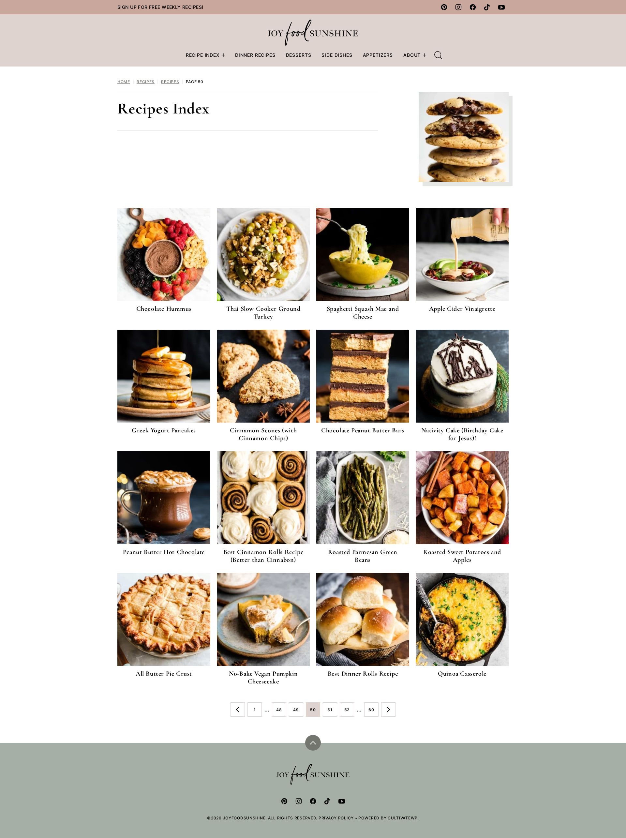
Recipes (146, 81)
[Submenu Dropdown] (223, 55)
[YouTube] (501, 7)
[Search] (438, 55)
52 (349, 712)
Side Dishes (336, 55)
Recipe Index (202, 55)
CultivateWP (403, 818)
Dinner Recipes (255, 55)
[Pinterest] (444, 7)
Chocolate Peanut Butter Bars (362, 430)
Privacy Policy (336, 818)
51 (332, 712)
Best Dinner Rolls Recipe (363, 674)
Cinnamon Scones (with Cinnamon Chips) (263, 434)
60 (373, 712)
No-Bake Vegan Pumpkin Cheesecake (263, 677)
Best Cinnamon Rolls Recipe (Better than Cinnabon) (263, 556)
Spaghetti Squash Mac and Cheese (363, 313)
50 (315, 712)
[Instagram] (458, 7)
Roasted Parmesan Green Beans (362, 556)
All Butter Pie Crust (164, 674)
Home (123, 81)
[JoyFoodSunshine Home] (313, 33)
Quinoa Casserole (462, 674)
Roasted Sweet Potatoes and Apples (462, 556)
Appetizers (378, 55)
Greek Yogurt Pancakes (164, 430)
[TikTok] (487, 7)
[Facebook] (473, 7)
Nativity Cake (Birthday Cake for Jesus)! (462, 434)
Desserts (298, 55)
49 (298, 712)
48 (281, 712)
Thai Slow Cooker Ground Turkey (263, 313)
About (412, 55)
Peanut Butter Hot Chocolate (164, 552)
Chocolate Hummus (164, 309)
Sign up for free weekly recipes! (160, 7)
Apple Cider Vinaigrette (462, 309)
